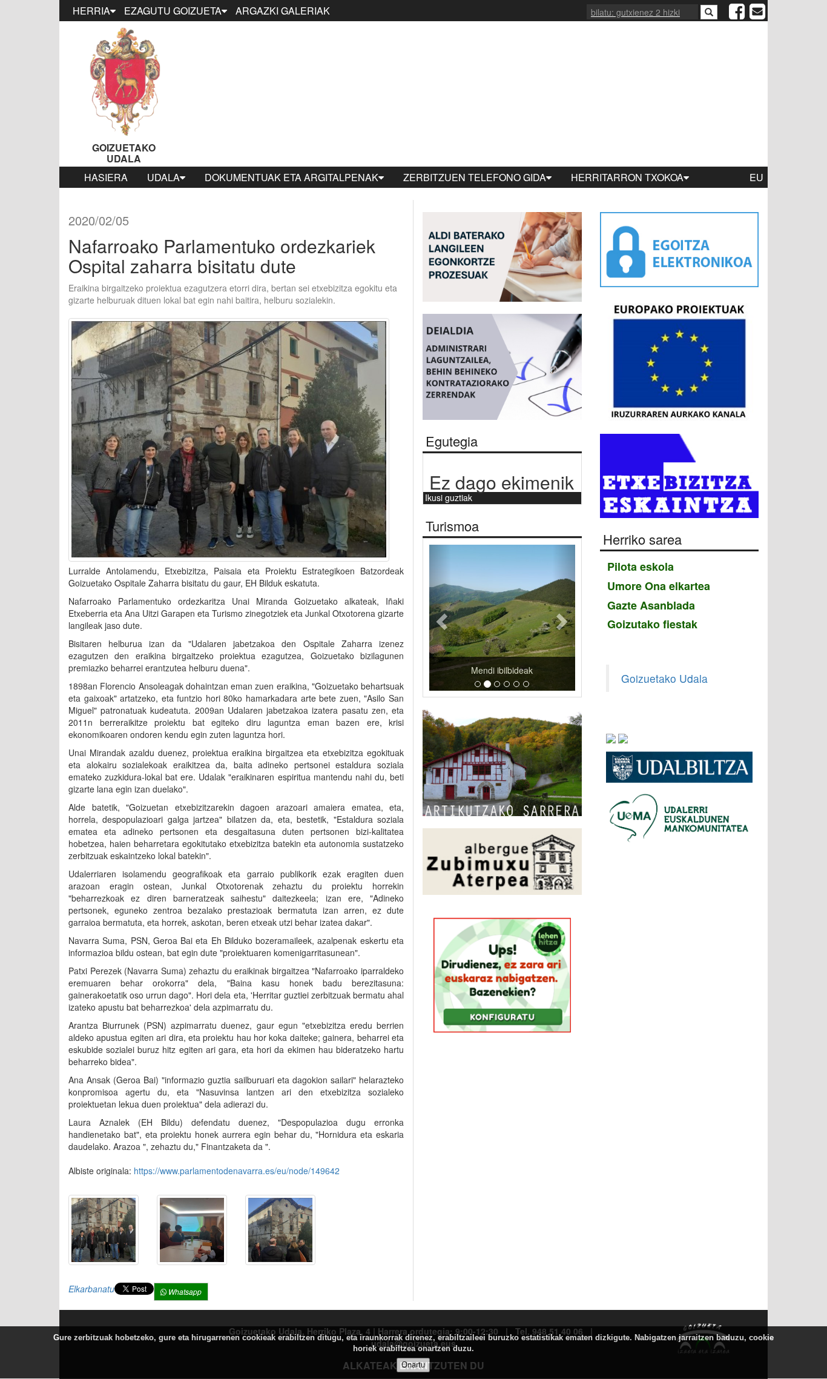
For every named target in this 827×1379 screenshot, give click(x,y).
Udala (163, 177)
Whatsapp (184, 1291)
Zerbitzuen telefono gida (474, 177)
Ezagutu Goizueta (173, 11)
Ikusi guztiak (448, 497)
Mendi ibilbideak (502, 670)
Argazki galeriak (283, 11)
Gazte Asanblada (651, 605)
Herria (91, 11)
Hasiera (106, 177)
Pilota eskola (640, 566)
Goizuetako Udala (124, 153)
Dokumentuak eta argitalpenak (291, 177)
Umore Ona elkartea (658, 586)
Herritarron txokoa (627, 177)
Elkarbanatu (91, 1289)
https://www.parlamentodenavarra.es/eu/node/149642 (237, 1171)
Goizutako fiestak (652, 624)
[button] (440, 618)
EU (756, 177)
